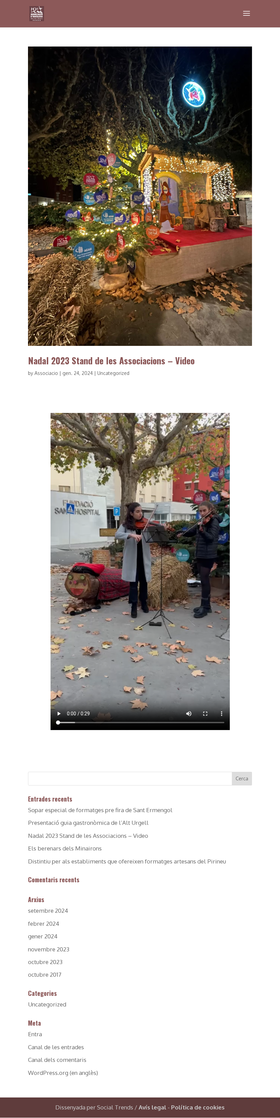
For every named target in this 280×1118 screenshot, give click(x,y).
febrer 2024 (43, 923)
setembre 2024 (48, 910)
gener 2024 (42, 936)
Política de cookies (198, 1107)
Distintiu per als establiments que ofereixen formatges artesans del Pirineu (127, 861)
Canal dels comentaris (57, 1059)
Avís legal (152, 1107)
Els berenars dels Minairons (65, 848)
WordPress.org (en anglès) (63, 1072)
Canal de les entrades (56, 1047)
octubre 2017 (44, 974)
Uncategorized (113, 373)
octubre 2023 (45, 961)
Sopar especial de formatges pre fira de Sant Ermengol (100, 810)
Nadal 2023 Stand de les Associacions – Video (111, 360)
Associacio (46, 373)
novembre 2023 (48, 949)
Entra (35, 1034)
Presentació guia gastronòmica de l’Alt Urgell (88, 822)
